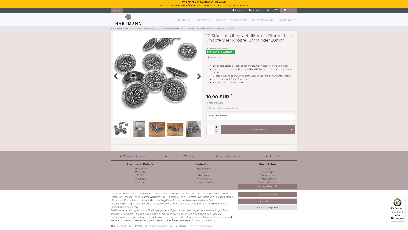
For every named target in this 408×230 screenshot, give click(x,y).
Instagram (140, 182)
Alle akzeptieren (268, 194)
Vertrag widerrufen (267, 186)
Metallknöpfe (150, 29)
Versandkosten (232, 108)
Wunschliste (216, 57)
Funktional (181, 226)
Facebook (140, 178)
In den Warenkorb (257, 129)
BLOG (140, 175)
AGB (267, 168)
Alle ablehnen (267, 201)
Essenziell (121, 226)
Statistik (138, 226)
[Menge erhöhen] (216, 127)
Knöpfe (183, 19)
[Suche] (268, 10)
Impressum (267, 172)
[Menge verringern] (216, 132)
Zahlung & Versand (267, 182)
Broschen (220, 19)
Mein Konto (204, 175)
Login (204, 172)
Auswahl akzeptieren (267, 207)
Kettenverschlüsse (262, 19)
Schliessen (201, 19)
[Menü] (403, 198)
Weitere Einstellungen (201, 226)
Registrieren (204, 168)
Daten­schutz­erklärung (203, 220)
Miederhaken (239, 19)
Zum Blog (116, 10)
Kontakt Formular (204, 182)
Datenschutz (268, 175)
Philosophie (140, 168)
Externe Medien (159, 226)
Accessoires (285, 19)
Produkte (140, 172)
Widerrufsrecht (267, 178)
